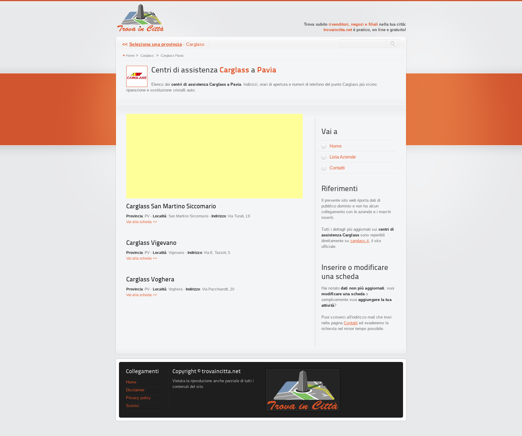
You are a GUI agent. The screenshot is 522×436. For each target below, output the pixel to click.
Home (130, 55)
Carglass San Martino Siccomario (171, 207)
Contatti (337, 167)
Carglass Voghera (150, 280)
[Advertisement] (214, 156)
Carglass (147, 55)
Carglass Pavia (172, 55)
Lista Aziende (343, 156)
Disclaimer (135, 390)
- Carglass (163, 44)
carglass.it (359, 241)
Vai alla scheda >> (141, 222)
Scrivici (132, 405)
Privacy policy (138, 398)
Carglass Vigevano (151, 243)
